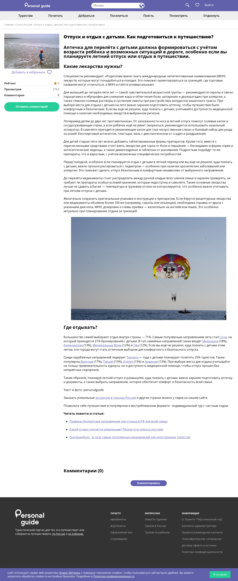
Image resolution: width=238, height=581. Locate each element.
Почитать (55, 16)
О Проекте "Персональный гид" (202, 519)
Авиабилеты (118, 519)
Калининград (73, 345)
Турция (108, 362)
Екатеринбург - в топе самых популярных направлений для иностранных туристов (130, 437)
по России (58, 534)
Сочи (223, 337)
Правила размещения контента (202, 532)
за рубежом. (76, 534)
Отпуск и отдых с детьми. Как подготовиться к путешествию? (69, 24)
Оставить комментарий (32, 106)
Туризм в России (155, 526)
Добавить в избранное (28, 72)
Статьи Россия (23, 24)
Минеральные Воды (107, 345)
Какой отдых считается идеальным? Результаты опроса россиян (116, 429)
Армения (151, 362)
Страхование (118, 539)
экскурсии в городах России (115, 398)
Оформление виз (121, 532)
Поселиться (119, 16)
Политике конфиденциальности (113, 576)
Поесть (148, 16)
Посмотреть (179, 16)
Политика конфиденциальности (202, 552)
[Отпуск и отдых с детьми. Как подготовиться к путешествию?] (31, 51)
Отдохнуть (211, 16)
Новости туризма (156, 519)
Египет (128, 362)
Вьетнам (86, 362)
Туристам (25, 16)
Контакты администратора (199, 526)
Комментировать (148, 483)
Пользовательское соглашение (201, 539)
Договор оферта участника (199, 545)
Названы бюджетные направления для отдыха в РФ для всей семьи (119, 421)
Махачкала (210, 341)
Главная (8, 24)
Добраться (86, 16)
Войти (209, 5)
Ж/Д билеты (118, 526)
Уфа (136, 345)
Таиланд (132, 357)
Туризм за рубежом (157, 532)
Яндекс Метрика (69, 572)
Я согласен (220, 574)
